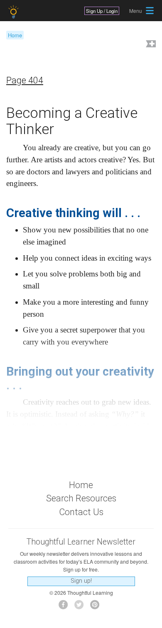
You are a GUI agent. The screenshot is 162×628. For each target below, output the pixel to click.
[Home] (14, 12)
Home (15, 35)
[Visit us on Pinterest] (97, 607)
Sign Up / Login (102, 10)
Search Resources (81, 498)
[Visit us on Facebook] (65, 607)
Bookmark (150, 44)
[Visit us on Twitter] (81, 607)
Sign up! (81, 580)
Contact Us (81, 512)
